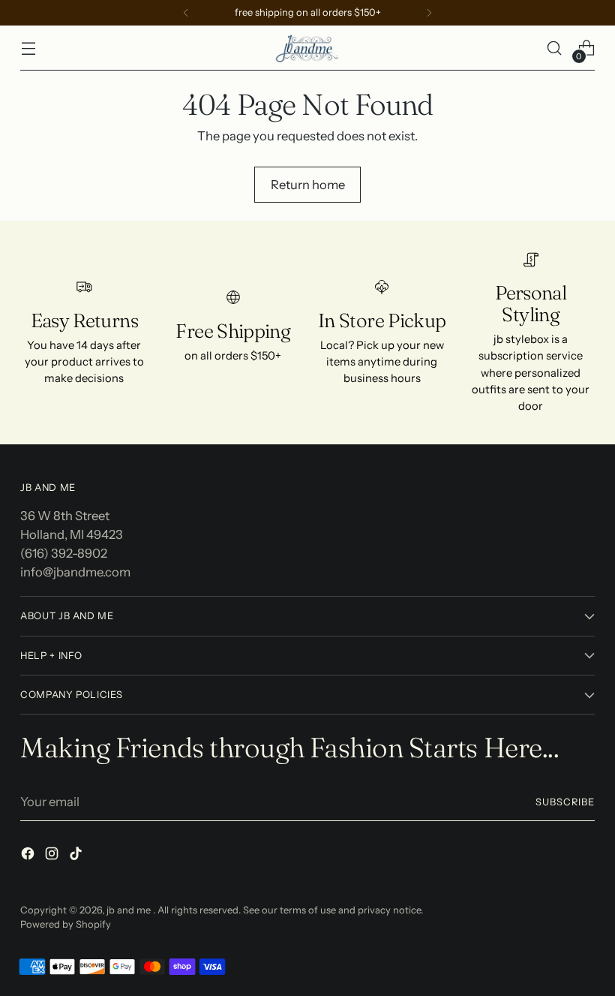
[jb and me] (307, 48)
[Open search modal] (554, 48)
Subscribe (565, 802)
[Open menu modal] (28, 48)
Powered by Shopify (65, 924)
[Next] (429, 13)
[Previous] (186, 13)
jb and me (129, 910)
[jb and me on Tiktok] (77, 856)
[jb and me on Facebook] (29, 856)
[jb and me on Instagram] (53, 856)
